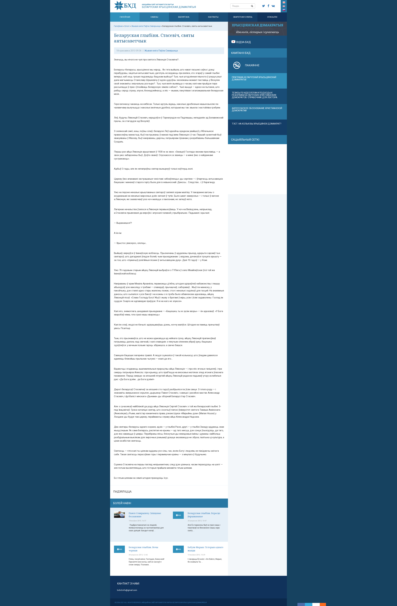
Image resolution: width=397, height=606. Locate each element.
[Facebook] (301, 604)
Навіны (154, 17)
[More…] (321, 604)
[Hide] (324, 604)
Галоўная (125, 17)
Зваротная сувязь (242, 17)
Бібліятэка (183, 17)
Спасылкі (272, 17)
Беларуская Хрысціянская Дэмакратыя (169, 6)
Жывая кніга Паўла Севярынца (161, 50)
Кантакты (213, 17)
